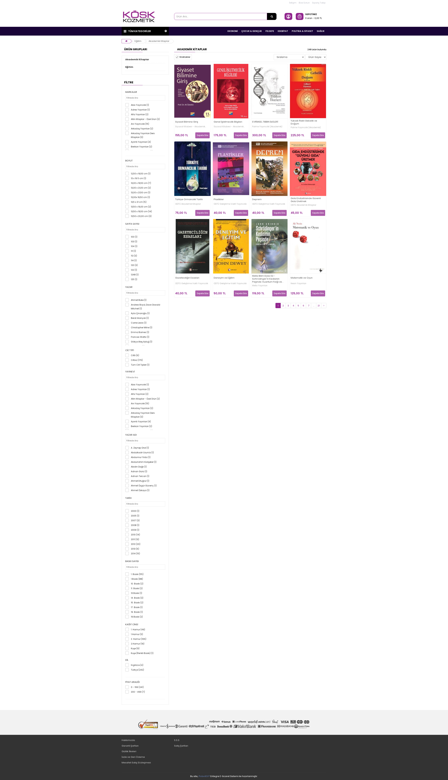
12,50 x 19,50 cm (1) (140, 173)
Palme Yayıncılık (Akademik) (267, 126)
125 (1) (134, 279)
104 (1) (134, 246)
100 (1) (134, 236)
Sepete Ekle (202, 135)
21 (319, 305)
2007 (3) (135, 520)
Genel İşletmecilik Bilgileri (228, 121)
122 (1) (134, 269)
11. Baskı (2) (137, 588)
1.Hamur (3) (137, 634)
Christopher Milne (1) (141, 327)
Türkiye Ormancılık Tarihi (189, 199)
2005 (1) (135, 515)
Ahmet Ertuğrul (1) (140, 480)
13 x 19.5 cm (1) (138, 178)
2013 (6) (135, 548)
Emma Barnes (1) (140, 332)
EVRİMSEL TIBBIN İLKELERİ (265, 121)
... (313, 305)
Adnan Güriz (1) (139, 471)
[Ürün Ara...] (271, 16)
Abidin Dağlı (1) (139, 466)
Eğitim (138, 41)
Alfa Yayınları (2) (139, 114)
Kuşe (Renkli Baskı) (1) (142, 653)
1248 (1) (135, 274)
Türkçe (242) (137, 669)
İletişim (292, 2)
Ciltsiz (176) (137, 360)
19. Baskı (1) (137, 612)
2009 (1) (135, 529)
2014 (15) (135, 553)
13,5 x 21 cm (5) (138, 201)
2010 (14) (135, 534)
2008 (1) (135, 525)
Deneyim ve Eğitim (224, 277)
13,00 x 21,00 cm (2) (141, 187)
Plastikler (219, 199)
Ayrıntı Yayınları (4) (141, 141)
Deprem (257, 199)
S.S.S (176, 740)
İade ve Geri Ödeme (133, 757)
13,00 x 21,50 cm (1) (140, 192)
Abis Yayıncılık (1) (140, 104)
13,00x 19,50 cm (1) (140, 197)
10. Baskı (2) (137, 583)
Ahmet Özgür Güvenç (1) (144, 485)
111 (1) (133, 250)
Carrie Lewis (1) (138, 322)
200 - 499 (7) (138, 691)
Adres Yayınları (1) (140, 109)
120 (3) (134, 265)
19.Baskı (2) (137, 616)
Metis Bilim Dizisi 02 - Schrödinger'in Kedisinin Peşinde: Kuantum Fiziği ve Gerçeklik (267, 279)
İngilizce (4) (137, 665)
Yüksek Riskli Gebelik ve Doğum (304, 122)
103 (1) (134, 241)
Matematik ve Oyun (302, 277)
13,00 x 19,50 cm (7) (141, 183)
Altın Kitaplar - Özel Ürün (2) (145, 119)
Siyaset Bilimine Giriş (186, 121)
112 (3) (134, 255)
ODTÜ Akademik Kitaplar (188, 204)
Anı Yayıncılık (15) (140, 123)
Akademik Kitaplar (159, 41)
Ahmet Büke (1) (138, 300)
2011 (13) (135, 539)
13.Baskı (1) (136, 593)
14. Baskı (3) (137, 597)
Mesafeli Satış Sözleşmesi (136, 762)
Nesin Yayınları (298, 283)
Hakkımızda (128, 740)
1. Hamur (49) (138, 629)
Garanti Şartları (130, 745)
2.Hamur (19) (137, 643)
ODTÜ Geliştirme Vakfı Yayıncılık (230, 204)
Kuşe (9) (135, 648)
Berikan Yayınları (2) (141, 146)
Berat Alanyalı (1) (140, 318)
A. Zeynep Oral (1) (140, 447)
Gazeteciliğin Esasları (187, 277)
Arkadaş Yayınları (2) (142, 128)
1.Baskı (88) (137, 578)
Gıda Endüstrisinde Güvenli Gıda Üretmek (306, 200)
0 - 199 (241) (137, 687)
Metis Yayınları (259, 285)
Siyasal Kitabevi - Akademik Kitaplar (190, 126)
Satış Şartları (181, 745)
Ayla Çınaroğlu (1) (140, 313)
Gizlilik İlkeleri (129, 751)
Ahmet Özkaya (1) (140, 490)
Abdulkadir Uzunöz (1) (142, 452)
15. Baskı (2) (137, 602)
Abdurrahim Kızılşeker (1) (143, 461)
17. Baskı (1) (137, 607)
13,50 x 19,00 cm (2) (141, 206)
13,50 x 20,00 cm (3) (141, 216)
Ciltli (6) (135, 355)
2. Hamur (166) (138, 638)
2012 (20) (135, 544)
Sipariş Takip (319, 2)
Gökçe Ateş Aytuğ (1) (141, 341)
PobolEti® (204, 776)
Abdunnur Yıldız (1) (140, 457)
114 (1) (134, 260)
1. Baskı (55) (137, 574)
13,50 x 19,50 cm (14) (141, 211)
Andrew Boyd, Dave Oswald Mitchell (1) (145, 306)
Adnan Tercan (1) (140, 476)
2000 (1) (135, 510)
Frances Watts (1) (140, 336)
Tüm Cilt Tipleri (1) (140, 364)
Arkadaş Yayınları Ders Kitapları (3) (143, 135)
